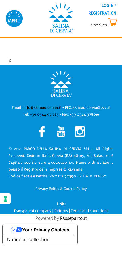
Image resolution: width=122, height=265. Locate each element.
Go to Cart (108, 22)
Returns (61, 210)
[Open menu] (14, 18)
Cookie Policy (75, 188)
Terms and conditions (89, 210)
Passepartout (73, 218)
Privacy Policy (47, 188)
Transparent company (32, 210)
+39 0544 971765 (44, 114)
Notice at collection (28, 239)
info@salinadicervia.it (42, 107)
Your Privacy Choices (45, 230)
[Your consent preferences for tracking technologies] (5, 198)
